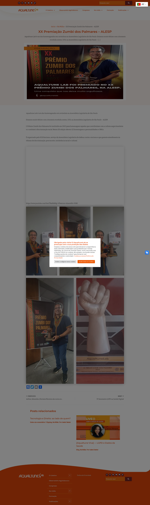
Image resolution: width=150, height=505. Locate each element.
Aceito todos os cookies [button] (86, 262)
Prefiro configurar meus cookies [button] (65, 262)
